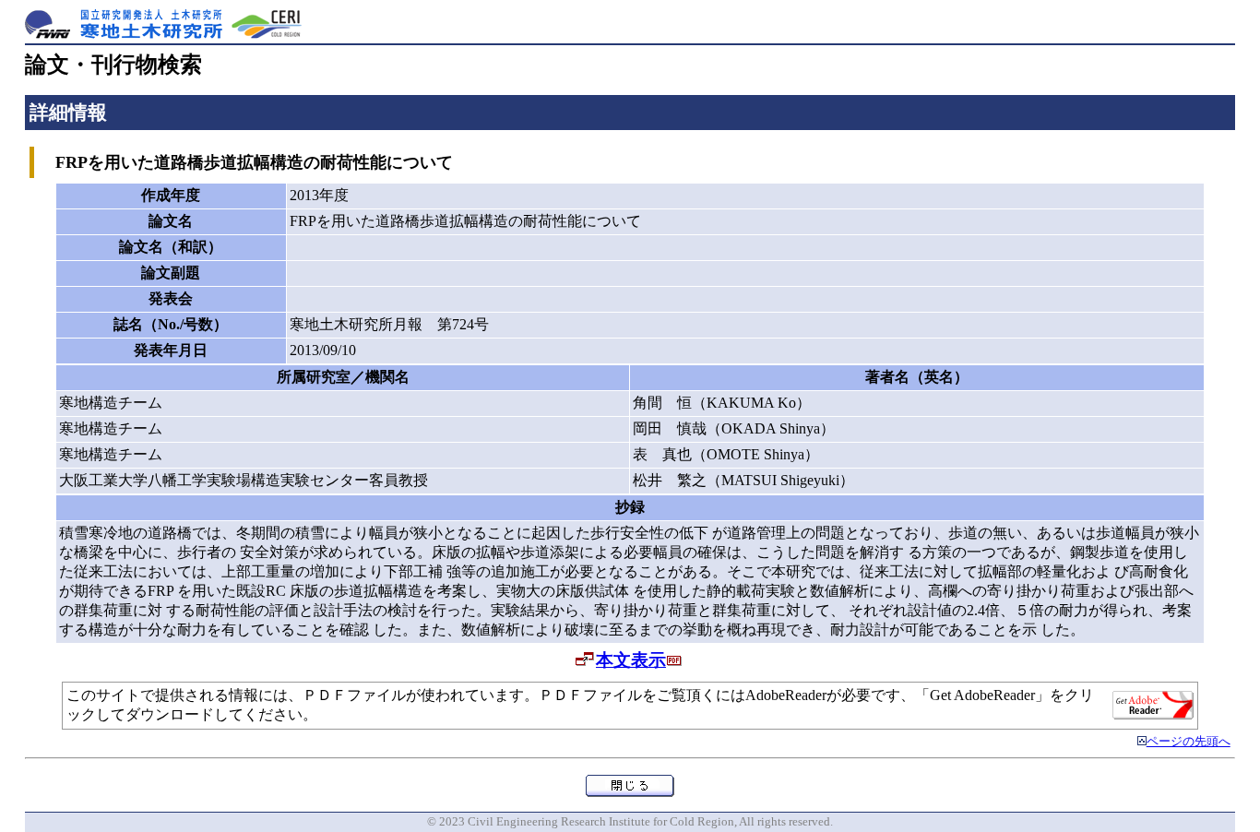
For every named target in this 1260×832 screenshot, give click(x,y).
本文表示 (631, 660)
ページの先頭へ (1188, 741)
